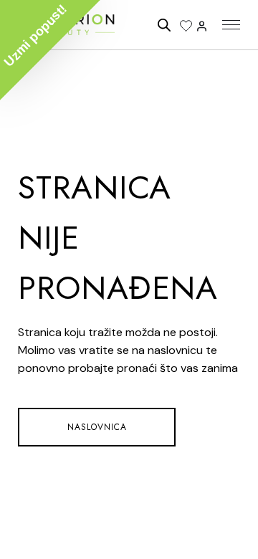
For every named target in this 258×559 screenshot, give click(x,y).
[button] (50, 50)
